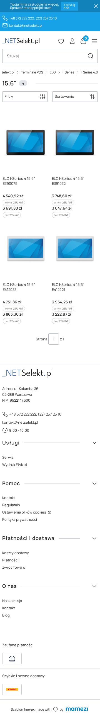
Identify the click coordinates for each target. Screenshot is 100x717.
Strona (41, 339)
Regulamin (11, 504)
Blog (6, 615)
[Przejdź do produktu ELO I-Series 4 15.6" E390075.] (25, 142)
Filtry (9, 96)
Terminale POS (32, 72)
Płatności (10, 560)
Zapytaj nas (69, 6)
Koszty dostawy (15, 552)
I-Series (68, 72)
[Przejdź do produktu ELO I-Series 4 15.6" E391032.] (74, 142)
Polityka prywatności (19, 519)
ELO (53, 72)
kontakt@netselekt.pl (25, 25)
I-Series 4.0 (89, 72)
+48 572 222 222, (22, 18)
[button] (90, 56)
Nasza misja (12, 600)
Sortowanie (64, 96)
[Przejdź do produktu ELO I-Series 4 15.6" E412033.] (25, 249)
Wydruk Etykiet (14, 464)
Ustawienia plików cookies (24, 512)
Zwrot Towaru (13, 567)
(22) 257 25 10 (46, 18)
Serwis (8, 457)
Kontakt (8, 497)
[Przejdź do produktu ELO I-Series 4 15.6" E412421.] (74, 249)
